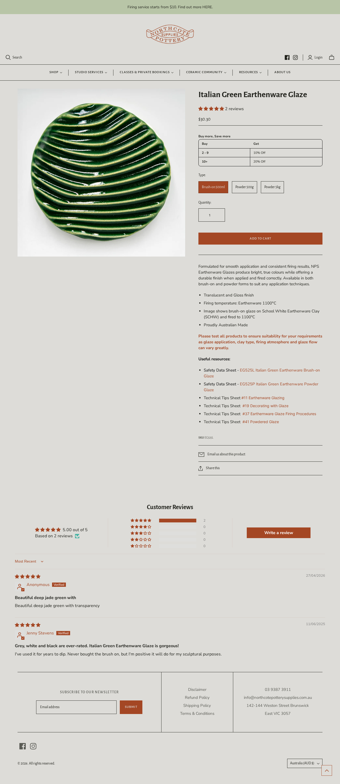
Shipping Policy (197, 705)
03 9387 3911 (278, 689)
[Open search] (8, 57)
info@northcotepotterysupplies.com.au (278, 697)
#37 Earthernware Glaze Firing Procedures (279, 413)
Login (318, 57)
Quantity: (204, 202)
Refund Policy (197, 697)
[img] (27, 577)
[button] (211, 109)
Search (17, 57)
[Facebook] (287, 57)
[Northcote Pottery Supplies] (170, 34)
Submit (131, 707)
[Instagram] (295, 57)
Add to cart (260, 238)
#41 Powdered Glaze (261, 421)
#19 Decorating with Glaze (265, 405)
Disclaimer (197, 689)
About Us (282, 72)
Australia (302, 763)
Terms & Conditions (197, 713)
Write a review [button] (278, 533)
